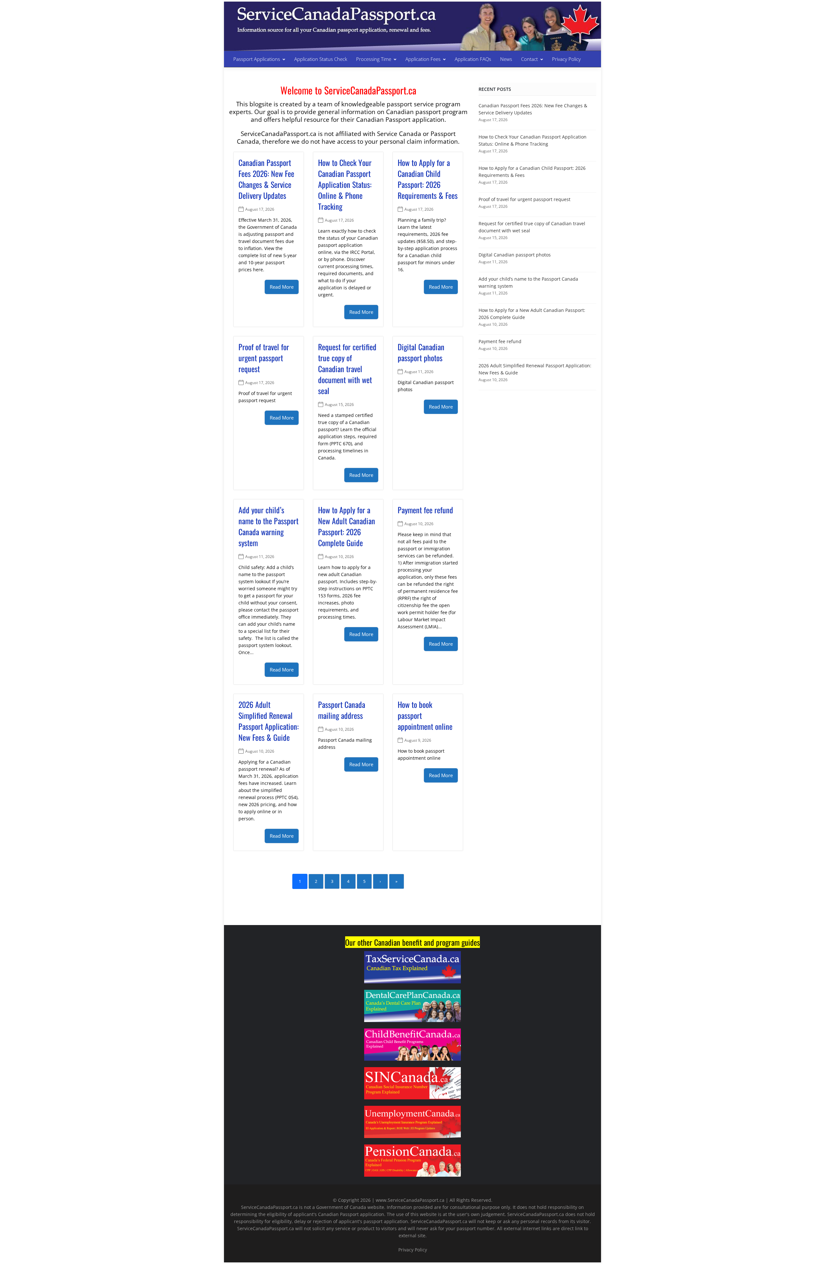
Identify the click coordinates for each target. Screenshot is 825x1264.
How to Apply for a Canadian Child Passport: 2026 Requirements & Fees (428, 179)
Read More (282, 287)
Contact (529, 59)
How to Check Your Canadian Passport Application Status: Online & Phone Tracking (345, 184)
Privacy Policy (566, 59)
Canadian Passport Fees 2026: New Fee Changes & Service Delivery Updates (266, 179)
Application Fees (423, 59)
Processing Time (373, 59)
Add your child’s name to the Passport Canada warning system (268, 526)
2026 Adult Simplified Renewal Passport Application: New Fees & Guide (268, 721)
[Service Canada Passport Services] (335, 19)
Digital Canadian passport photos (421, 352)
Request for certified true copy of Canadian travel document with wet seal (347, 368)
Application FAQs (473, 59)
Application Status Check (320, 59)
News (506, 59)
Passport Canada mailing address (341, 710)
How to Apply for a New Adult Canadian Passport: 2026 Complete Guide (346, 526)
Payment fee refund (425, 510)
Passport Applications (256, 59)
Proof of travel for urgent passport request (263, 357)
